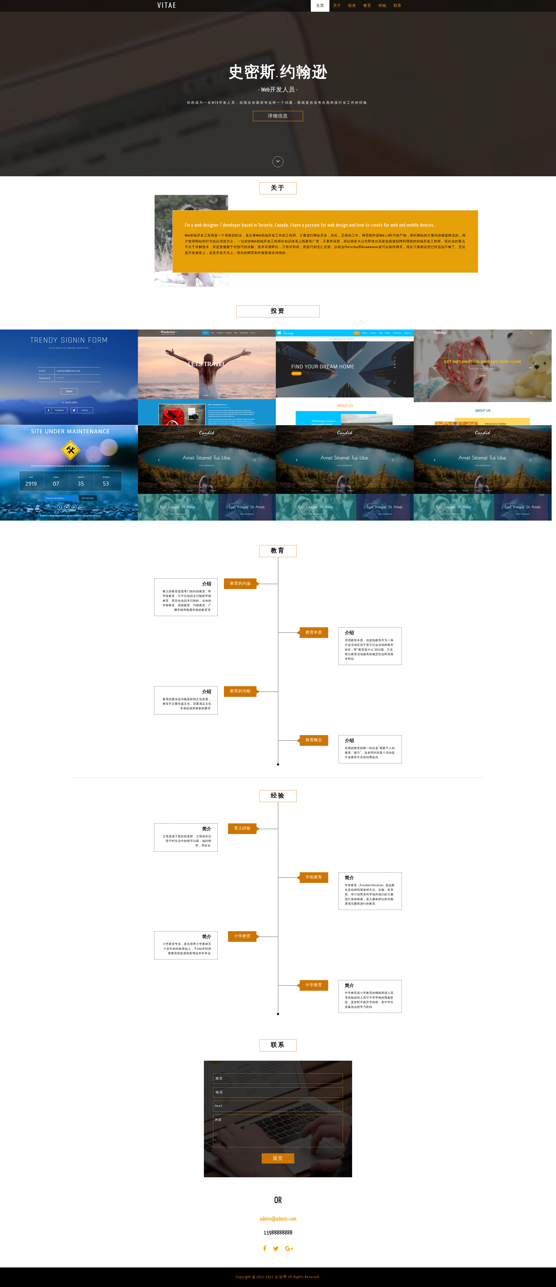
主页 (320, 5)
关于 (337, 5)
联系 (397, 5)
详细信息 (278, 116)
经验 (382, 5)
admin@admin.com (278, 1219)
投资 (352, 5)
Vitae (167, 6)
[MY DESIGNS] (69, 377)
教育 (367, 5)
